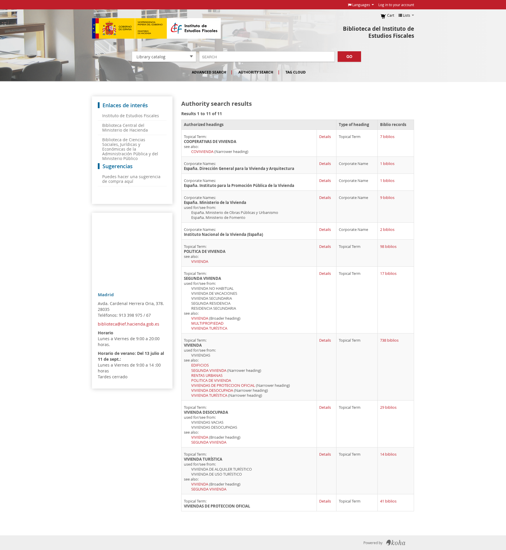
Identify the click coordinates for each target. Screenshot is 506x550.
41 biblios (388, 501)
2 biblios (387, 229)
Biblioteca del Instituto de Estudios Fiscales (378, 32)
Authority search (255, 72)
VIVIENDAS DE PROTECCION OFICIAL (223, 385)
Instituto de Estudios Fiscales (156, 28)
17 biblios (388, 273)
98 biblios (388, 246)
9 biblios (387, 197)
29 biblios (388, 407)
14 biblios (388, 454)
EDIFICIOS (200, 365)
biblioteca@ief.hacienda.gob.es (128, 324)
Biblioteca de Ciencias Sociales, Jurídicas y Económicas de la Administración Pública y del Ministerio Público (130, 149)
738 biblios (389, 340)
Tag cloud (296, 72)
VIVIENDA (199, 261)
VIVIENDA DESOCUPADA (212, 390)
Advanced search (209, 72)
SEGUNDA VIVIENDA (208, 370)
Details (325, 136)
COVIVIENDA (202, 151)
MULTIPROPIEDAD (207, 323)
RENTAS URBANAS (207, 375)
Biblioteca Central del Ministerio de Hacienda (125, 127)
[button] (361, 5)
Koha (395, 543)
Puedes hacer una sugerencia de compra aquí (131, 179)
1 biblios (387, 163)
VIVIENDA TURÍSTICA (209, 328)
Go (349, 56)
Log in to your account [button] (396, 4)
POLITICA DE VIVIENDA (211, 380)
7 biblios (387, 136)
